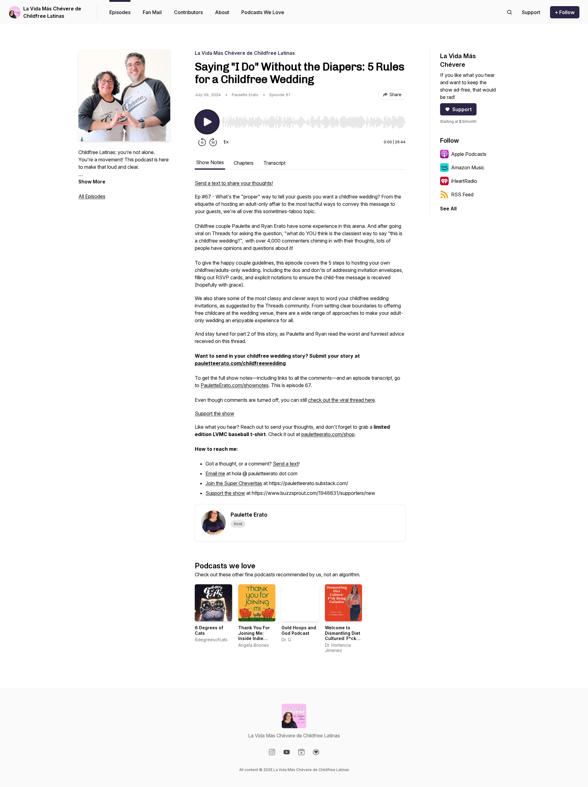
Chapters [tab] (244, 163)
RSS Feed (462, 194)
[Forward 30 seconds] (213, 142)
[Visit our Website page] (301, 752)
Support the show (214, 413)
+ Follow (565, 12)
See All (448, 208)
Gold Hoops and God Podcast (298, 630)
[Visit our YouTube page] (287, 752)
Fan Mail (152, 12)
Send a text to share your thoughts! (234, 183)
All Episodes (91, 196)
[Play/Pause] (207, 122)
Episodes (119, 12)
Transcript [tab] (274, 163)
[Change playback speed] (226, 142)
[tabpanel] (300, 341)
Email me (215, 473)
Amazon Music (467, 167)
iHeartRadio (464, 181)
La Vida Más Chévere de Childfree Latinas (52, 12)
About (222, 12)
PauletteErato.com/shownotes (235, 385)
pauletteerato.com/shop (328, 434)
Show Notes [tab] (210, 162)
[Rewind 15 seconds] (202, 142)
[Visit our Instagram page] (272, 752)
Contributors (188, 12)
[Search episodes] (509, 12)
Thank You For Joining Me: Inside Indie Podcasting (254, 635)
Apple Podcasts (468, 154)
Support (462, 109)
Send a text (285, 464)
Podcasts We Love (262, 12)
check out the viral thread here (341, 400)
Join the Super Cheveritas (233, 483)
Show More (91, 182)
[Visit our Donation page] (316, 752)
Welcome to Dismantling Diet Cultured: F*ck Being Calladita (342, 635)
